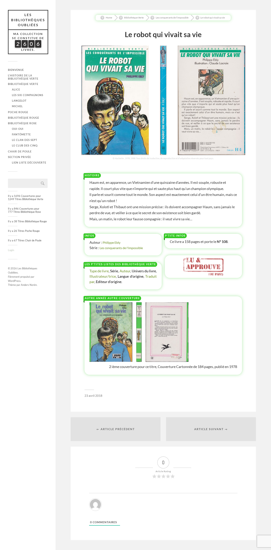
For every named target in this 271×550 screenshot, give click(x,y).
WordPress (14, 280)
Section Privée (19, 157)
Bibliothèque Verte (23, 84)
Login (11, 250)
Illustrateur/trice (102, 276)
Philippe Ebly (111, 242)
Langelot (19, 100)
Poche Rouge (18, 112)
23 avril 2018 (93, 395)
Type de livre (99, 271)
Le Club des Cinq (24, 145)
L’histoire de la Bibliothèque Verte (23, 77)
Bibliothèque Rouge (23, 117)
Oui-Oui (17, 128)
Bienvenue (16, 69)
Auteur (125, 271)
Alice (16, 89)
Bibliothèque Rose (22, 123)
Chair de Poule (20, 151)
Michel (17, 106)
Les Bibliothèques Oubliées (28, 20)
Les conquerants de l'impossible (121, 248)
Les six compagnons (27, 95)
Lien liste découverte (29, 162)
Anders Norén (29, 284)
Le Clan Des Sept (24, 140)
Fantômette (21, 134)
